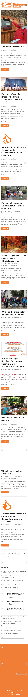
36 (22, 554)
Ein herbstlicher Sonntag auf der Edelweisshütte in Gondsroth (13, 206)
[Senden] (25, 563)
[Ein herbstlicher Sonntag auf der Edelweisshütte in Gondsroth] (14, 193)
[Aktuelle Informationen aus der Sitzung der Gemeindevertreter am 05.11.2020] (7, 138)
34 (16, 554)
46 (9, 556)
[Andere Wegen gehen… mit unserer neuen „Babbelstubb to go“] (14, 244)
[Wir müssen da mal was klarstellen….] (14, 458)
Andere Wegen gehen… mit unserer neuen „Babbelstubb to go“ (14, 258)
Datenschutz (10, 694)
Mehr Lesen (5, 69)
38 (3, 556)
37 (25, 554)
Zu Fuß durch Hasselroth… (13, 46)
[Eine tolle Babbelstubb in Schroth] (14, 405)
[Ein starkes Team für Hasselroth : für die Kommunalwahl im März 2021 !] (14, 84)
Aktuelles (5, 50)
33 (13, 554)
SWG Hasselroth (18, 49)
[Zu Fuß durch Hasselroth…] (14, 26)
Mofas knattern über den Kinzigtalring (12, 584)
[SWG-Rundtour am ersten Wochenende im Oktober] (14, 299)
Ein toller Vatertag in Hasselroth (10, 587)
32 (10, 554)
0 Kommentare (14, 50)
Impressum (17, 694)
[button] (26, 4)
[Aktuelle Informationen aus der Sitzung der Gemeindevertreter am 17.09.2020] (7, 505)
